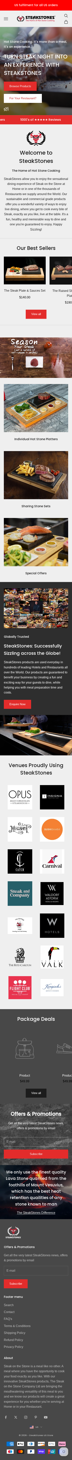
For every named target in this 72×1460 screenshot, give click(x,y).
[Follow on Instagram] (26, 1417)
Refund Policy (13, 1340)
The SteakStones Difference (36, 1212)
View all (36, 314)
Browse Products (20, 86)
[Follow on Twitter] (16, 1417)
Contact (9, 1312)
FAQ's (8, 1318)
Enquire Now (17, 704)
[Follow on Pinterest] (36, 1417)
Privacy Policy (13, 1346)
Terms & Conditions (17, 1326)
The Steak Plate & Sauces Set (24, 290)
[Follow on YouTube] (46, 1417)
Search (9, 1305)
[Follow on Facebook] (6, 1417)
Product (24, 1075)
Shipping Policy (14, 1332)
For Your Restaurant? (22, 98)
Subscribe (36, 1154)
